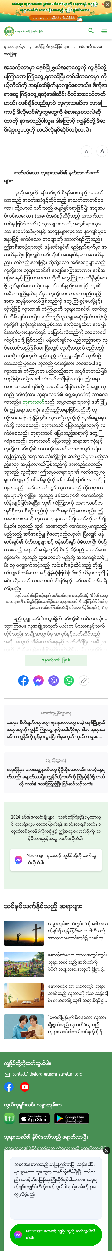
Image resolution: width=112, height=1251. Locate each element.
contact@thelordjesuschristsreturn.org (47, 1075)
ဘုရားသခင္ (34, 402)
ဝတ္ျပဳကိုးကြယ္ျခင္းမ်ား (52, 47)
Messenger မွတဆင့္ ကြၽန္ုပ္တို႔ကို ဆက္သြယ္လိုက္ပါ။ (60, 1235)
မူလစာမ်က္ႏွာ (15, 47)
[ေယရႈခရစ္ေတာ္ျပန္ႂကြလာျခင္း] (28, 31)
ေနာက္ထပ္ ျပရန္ (56, 661)
